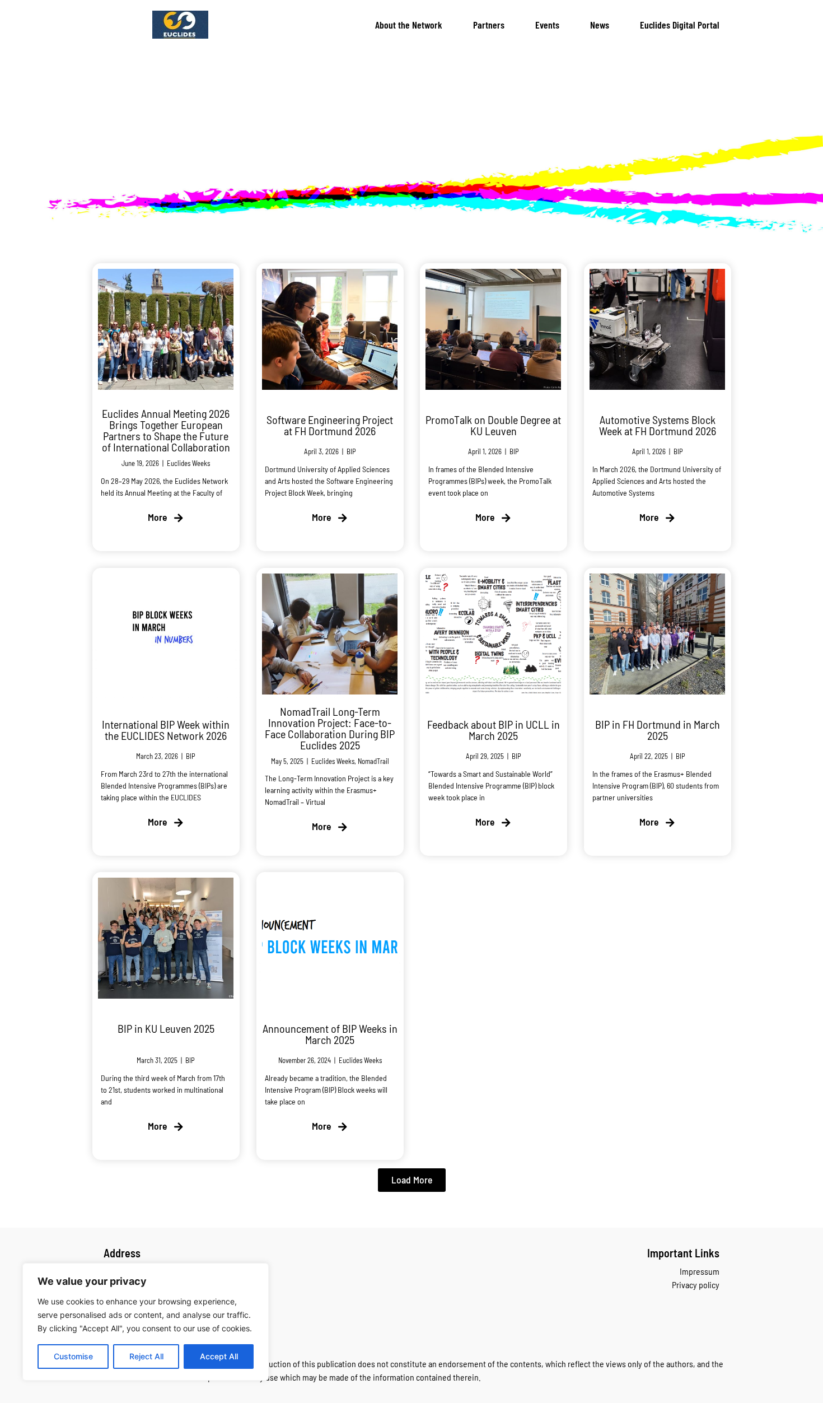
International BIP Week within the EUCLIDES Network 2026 (166, 729)
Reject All (146, 1356)
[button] (412, 1180)
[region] (145, 1322)
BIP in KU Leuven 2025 (166, 1029)
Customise (73, 1356)
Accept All (219, 1356)
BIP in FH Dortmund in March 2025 (657, 729)
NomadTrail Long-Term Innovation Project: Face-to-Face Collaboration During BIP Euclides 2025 (330, 727)
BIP (351, 451)
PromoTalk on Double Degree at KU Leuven (493, 425)
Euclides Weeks (188, 463)
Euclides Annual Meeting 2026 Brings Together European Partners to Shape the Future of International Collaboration (166, 430)
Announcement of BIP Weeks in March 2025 (329, 1034)
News (599, 24)
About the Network (408, 24)
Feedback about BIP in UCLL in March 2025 (493, 729)
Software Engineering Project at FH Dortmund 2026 (329, 425)
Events (547, 24)
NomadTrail (373, 760)
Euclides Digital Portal (679, 24)
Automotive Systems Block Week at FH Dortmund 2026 (657, 425)
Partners (488, 24)
